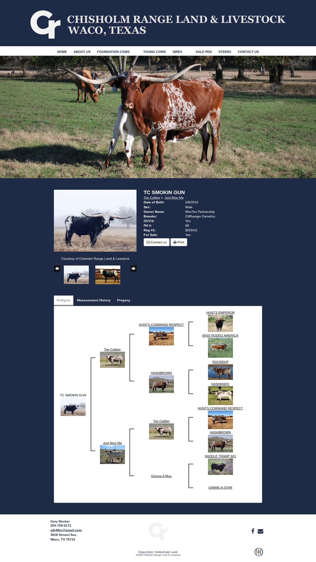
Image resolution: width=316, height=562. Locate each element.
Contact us (158, 242)
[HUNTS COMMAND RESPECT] (161, 336)
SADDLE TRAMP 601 (220, 456)
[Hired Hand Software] (259, 555)
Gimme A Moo (161, 476)
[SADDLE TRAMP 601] (220, 466)
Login (175, 551)
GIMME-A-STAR (220, 487)
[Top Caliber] (112, 359)
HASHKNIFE (220, 384)
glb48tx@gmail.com (66, 530)
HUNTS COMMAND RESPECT (161, 325)
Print (180, 242)
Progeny (123, 300)
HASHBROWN (161, 373)
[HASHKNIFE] (220, 395)
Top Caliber (152, 197)
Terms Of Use (162, 551)
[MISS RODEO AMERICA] (220, 347)
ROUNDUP (220, 362)
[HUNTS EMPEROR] (220, 323)
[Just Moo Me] (112, 454)
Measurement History (94, 300)
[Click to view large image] (95, 220)
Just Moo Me (174, 197)
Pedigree (64, 300)
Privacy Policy (146, 551)
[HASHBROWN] (161, 384)
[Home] (158, 531)
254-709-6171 (60, 525)
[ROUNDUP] (220, 371)
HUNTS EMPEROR (220, 313)
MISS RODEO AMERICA (220, 335)
